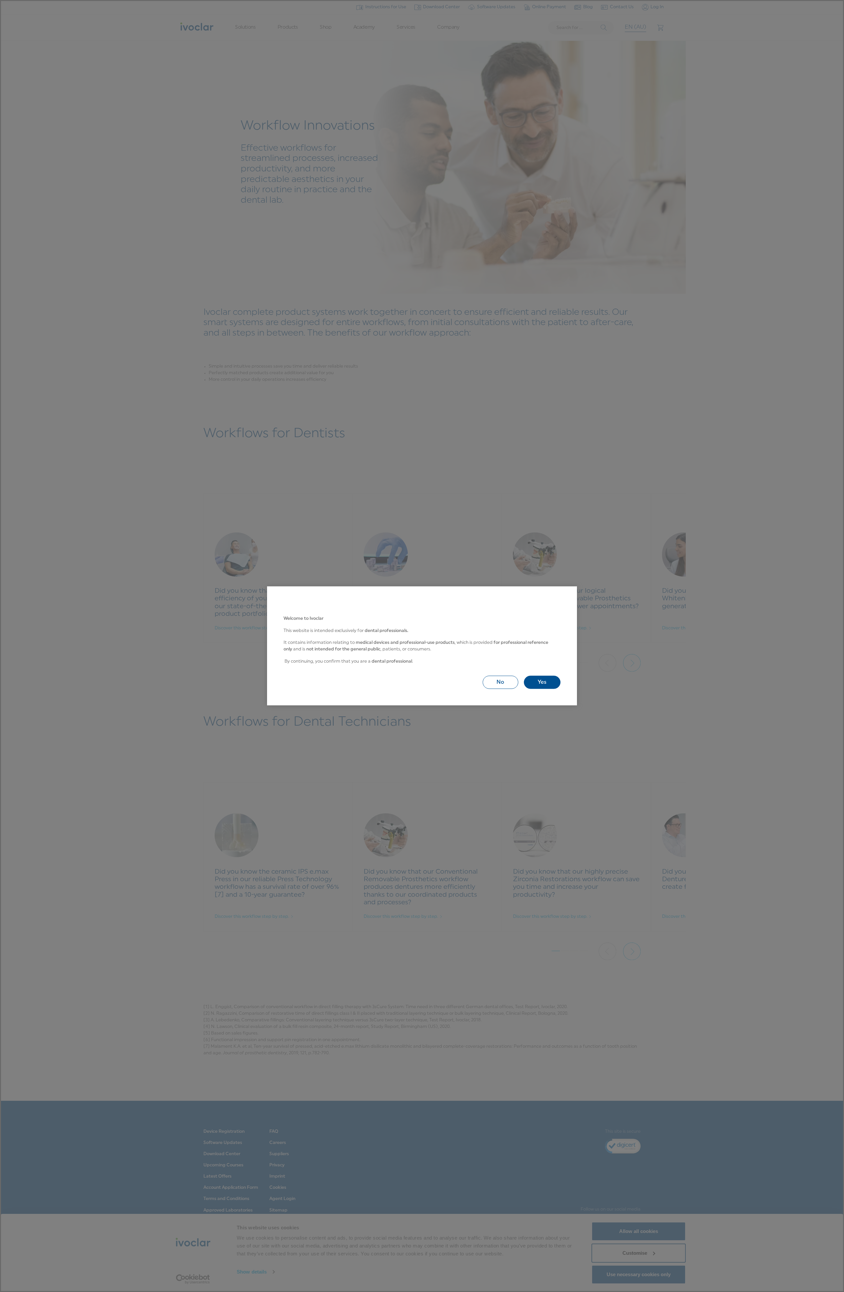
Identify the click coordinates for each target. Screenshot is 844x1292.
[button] (500, 682)
